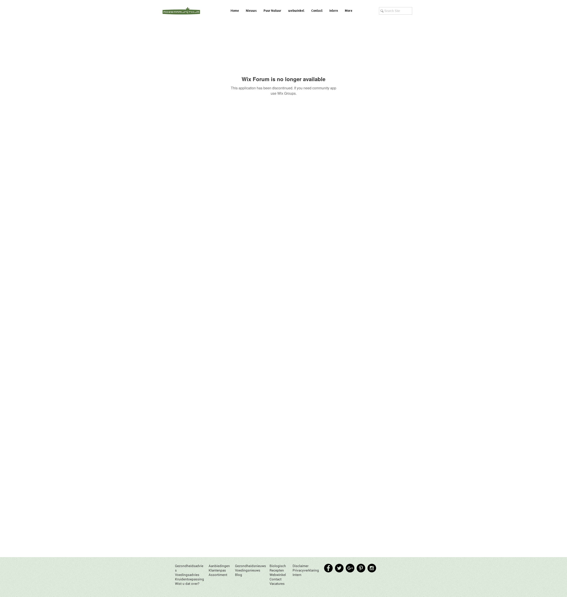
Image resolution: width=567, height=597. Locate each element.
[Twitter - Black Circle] (339, 568)
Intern (297, 574)
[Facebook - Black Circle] (328, 568)
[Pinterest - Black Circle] (361, 568)
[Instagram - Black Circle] (371, 568)
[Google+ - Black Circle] (350, 568)
